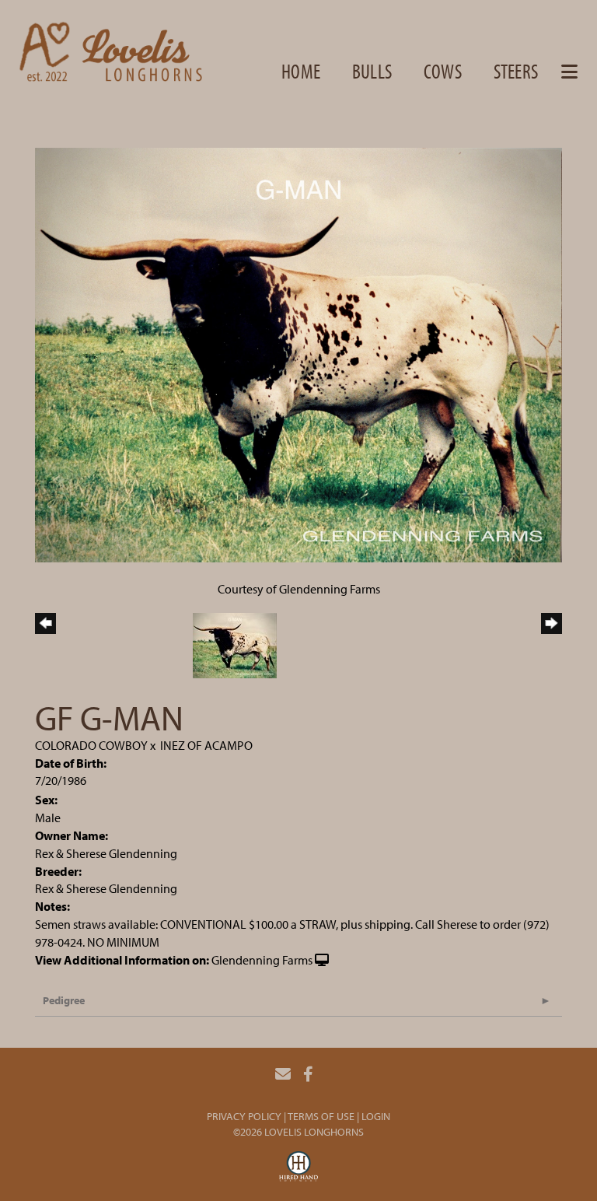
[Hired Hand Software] (298, 1168)
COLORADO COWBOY (91, 745)
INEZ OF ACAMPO (206, 745)
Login (375, 1116)
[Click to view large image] (298, 353)
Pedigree (64, 1000)
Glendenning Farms (261, 960)
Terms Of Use (321, 1116)
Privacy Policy (244, 1116)
